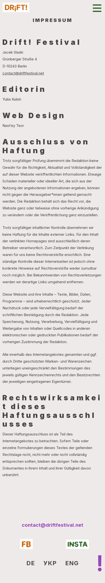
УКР (50, 563)
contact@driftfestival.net (23, 73)
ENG (72, 563)
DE (30, 563)
